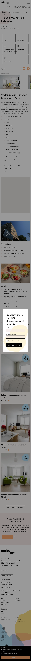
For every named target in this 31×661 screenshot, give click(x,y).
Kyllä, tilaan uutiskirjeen (15, 341)
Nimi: (7, 328)
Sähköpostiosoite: (11, 334)
